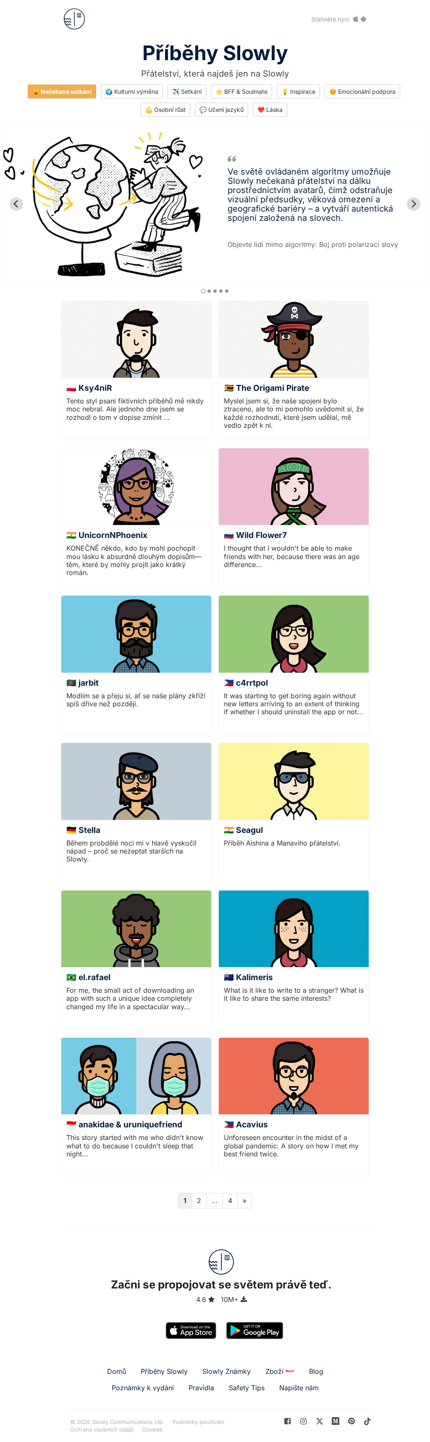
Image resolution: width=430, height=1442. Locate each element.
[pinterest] (336, 1421)
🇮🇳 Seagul (243, 830)
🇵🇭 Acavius (246, 1124)
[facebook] (287, 1421)
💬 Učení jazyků (221, 109)
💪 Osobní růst (165, 109)
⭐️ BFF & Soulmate (241, 91)
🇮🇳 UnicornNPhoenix (106, 535)
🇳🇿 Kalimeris (248, 977)
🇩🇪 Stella (83, 830)
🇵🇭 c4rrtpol (246, 683)
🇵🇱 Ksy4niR (89, 388)
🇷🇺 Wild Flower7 (255, 535)
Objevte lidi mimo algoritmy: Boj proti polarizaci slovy (313, 244)
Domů (116, 1371)
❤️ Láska (270, 109)
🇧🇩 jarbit (82, 683)
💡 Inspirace (298, 91)
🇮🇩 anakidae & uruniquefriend (124, 1124)
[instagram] (303, 1421)
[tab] (203, 291)
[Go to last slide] (16, 204)
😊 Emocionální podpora (362, 91)
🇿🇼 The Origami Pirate (266, 388)
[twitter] (319, 1421)
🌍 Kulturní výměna (131, 91)
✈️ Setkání (187, 91)
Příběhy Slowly (215, 52)
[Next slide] (413, 204)
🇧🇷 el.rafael (88, 977)
